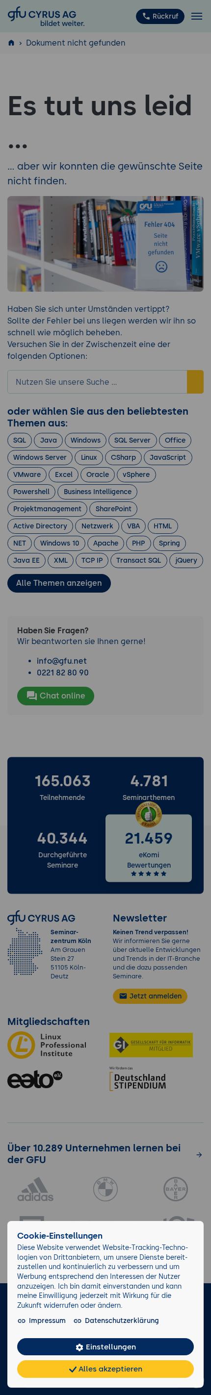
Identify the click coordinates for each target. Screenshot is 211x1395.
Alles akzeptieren (109, 1368)
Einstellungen (110, 1346)
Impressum (47, 1320)
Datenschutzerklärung (122, 1320)
